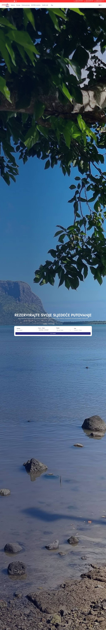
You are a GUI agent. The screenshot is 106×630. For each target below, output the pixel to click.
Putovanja (18, 5)
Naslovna (13, 5)
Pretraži (54, 333)
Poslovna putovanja (26, 5)
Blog (52, 5)
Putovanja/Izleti (59, 323)
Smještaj (45, 323)
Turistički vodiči (45, 5)
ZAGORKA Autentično (35, 5)
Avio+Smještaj (51, 323)
